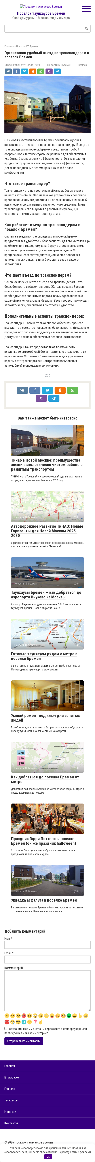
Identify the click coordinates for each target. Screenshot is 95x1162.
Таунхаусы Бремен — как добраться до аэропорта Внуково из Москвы (46, 595)
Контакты (11, 1123)
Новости (10, 1112)
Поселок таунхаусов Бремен (41, 13)
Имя (8, 939)
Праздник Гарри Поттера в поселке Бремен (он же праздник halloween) (43, 841)
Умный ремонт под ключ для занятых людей (45, 718)
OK (48, 1156)
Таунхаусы (11, 1100)
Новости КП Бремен (59, 65)
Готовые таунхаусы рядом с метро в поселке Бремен (44, 656)
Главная (9, 1066)
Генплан (9, 1089)
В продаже (11, 1077)
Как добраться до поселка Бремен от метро (45, 779)
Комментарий (13, 968)
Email (8, 953)
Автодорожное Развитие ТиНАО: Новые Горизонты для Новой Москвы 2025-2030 (47, 531)
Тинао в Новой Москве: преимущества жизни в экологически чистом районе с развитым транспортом (46, 465)
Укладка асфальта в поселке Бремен (44, 900)
